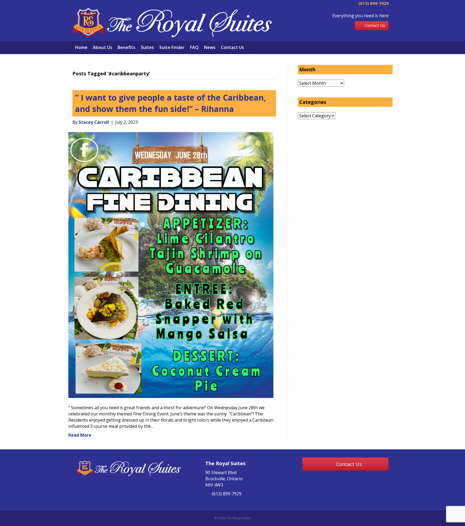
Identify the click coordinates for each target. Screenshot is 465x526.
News (210, 47)
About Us (102, 47)
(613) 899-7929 (373, 3)
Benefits (126, 47)
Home (81, 47)
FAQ (194, 47)
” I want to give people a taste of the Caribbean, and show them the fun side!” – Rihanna (170, 103)
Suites (147, 47)
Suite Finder (172, 47)
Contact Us (232, 47)
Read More (79, 435)
